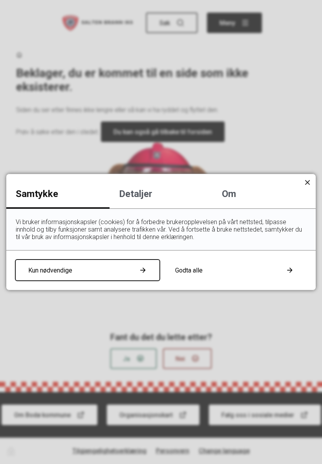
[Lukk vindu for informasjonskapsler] (307, 182)
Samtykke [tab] (37, 193)
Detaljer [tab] (135, 193)
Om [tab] (229, 193)
